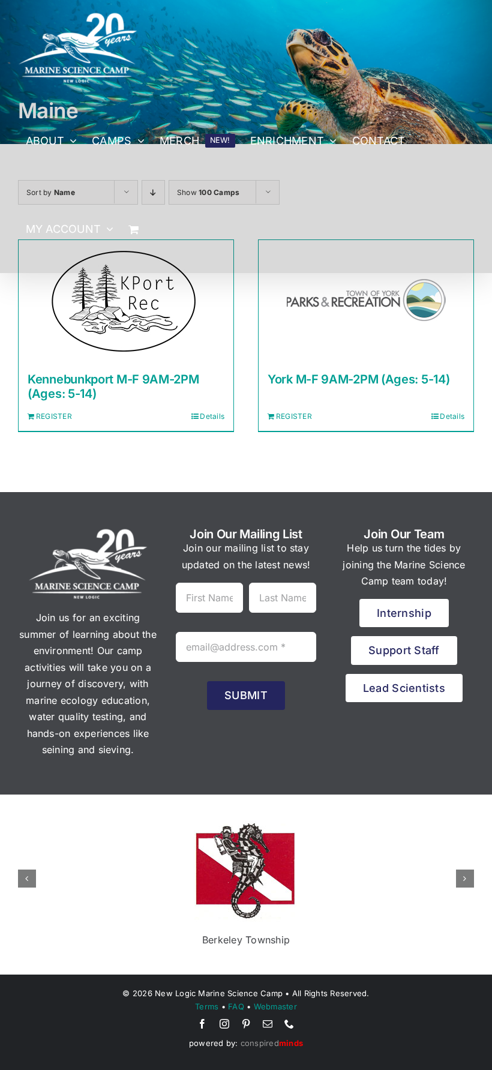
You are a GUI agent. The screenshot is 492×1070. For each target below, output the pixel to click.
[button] (27, 879)
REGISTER (54, 416)
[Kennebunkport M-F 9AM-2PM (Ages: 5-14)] (126, 300)
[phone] (289, 1024)
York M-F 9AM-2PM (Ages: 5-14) (358, 379)
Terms (206, 1006)
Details (212, 416)
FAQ (236, 1006)
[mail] (267, 1024)
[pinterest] (246, 1024)
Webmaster (275, 1006)
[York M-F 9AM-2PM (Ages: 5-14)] (366, 300)
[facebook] (202, 1024)
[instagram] (224, 1024)
